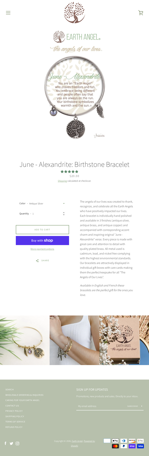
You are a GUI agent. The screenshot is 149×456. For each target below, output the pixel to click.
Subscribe (133, 406)
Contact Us (12, 405)
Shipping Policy (14, 416)
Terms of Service (15, 421)
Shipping (62, 180)
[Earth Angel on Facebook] (5, 443)
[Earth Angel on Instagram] (17, 443)
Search (9, 389)
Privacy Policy (14, 411)
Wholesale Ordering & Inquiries (24, 395)
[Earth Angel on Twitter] (11, 443)
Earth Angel (77, 441)
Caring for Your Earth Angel (22, 400)
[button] (70, 172)
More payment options (42, 249)
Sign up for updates (92, 389)
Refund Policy (14, 427)
